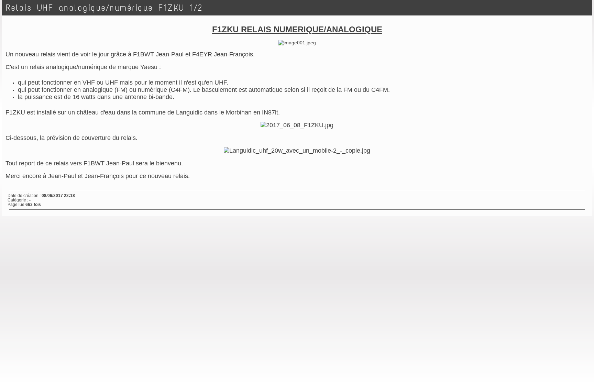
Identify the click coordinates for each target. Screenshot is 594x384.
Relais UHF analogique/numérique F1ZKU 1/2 (104, 7)
